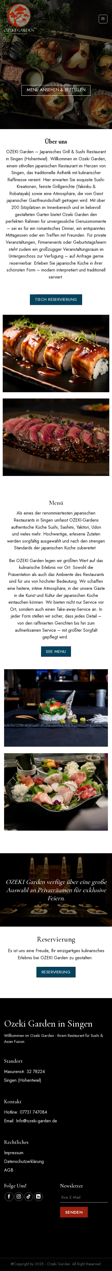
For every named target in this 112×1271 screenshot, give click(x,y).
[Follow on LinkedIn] (38, 1196)
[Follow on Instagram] (18, 1196)
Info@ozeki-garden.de (36, 1120)
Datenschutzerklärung (24, 1161)
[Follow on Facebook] (9, 1196)
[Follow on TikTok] (28, 1196)
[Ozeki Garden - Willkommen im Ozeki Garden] (19, 18)
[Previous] (5, 356)
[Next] (107, 356)
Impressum (13, 1152)
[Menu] (103, 19)
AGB (8, 1170)
